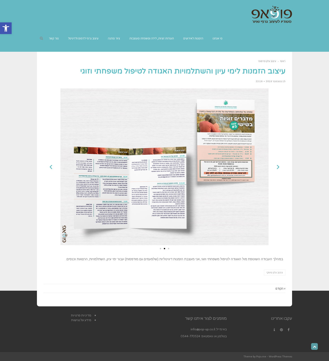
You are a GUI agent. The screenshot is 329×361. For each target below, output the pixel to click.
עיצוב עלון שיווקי (274, 272)
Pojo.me (261, 356)
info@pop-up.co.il (203, 329)
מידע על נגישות (81, 320)
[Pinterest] (281, 330)
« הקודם (280, 288)
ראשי (282, 61)
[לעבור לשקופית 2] (164, 248)
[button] (6, 28)
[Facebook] (288, 330)
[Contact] (274, 330)
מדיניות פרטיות (81, 315)
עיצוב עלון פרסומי (267, 61)
